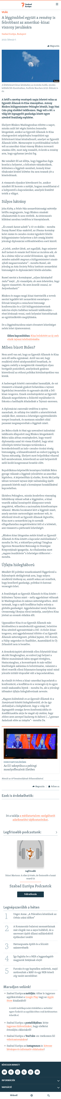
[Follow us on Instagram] (17, 1072)
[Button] (53, 46)
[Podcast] (30, 1072)
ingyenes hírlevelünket (19, 1026)
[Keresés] (48, 1095)
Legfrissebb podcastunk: (22, 832)
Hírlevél (13, 1095)
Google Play (31, 997)
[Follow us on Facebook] (11, 1072)
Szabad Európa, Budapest (14, 34)
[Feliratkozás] (37, 1072)
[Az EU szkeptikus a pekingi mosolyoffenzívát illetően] (30, 744)
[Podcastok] (31, 1095)
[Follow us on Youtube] (4, 1072)
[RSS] (24, 1072)
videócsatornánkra (17, 1039)
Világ (5, 12)
